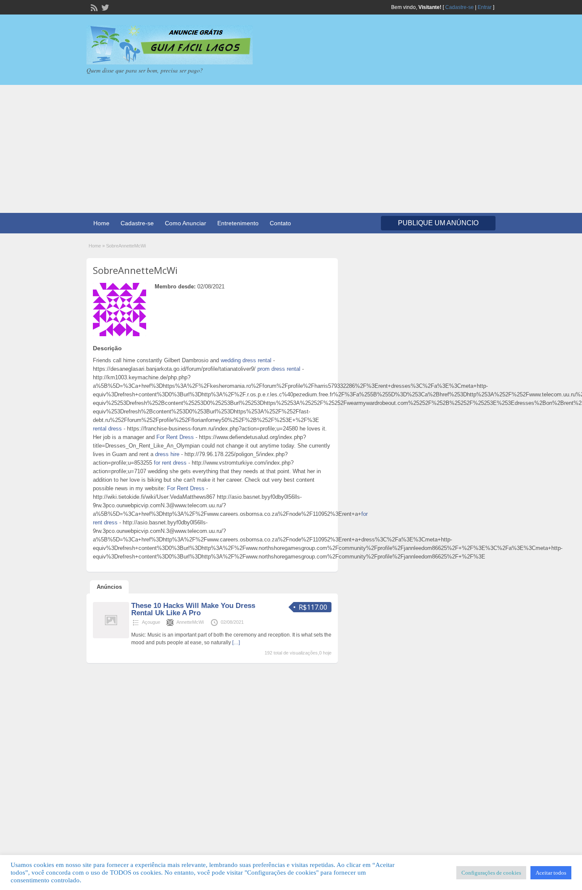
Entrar (485, 7)
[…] (236, 643)
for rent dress (170, 463)
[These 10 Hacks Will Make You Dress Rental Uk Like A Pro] (111, 637)
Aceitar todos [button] (551, 873)
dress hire (167, 454)
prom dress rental (278, 369)
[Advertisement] (291, 149)
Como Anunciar (185, 223)
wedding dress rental (246, 360)
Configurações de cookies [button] (491, 873)
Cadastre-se (459, 7)
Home (101, 223)
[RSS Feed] (93, 6)
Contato (280, 223)
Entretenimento (238, 223)
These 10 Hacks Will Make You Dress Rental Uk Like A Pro (193, 609)
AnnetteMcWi (190, 622)
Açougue (151, 622)
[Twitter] (104, 6)
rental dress (107, 428)
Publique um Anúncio (438, 223)
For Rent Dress (175, 437)
